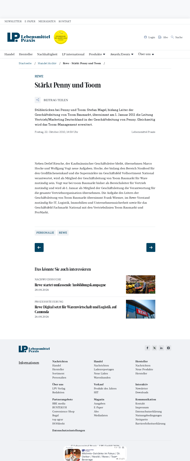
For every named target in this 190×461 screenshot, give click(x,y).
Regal (55, 415)
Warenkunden (102, 377)
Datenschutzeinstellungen (68, 430)
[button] (51, 100)
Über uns (144, 54)
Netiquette (141, 419)
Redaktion (58, 392)
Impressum (142, 407)
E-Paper (30, 21)
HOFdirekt (58, 423)
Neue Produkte (144, 369)
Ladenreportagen (104, 369)
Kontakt (65, 21)
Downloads (141, 392)
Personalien (59, 377)
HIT (96, 392)
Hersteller (26, 54)
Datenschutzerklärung (148, 411)
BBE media (58, 403)
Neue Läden (101, 373)
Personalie (45, 232)
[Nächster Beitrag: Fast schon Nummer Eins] (150, 247)
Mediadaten (47, 21)
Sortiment (58, 373)
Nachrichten (101, 365)
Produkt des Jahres (105, 388)
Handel (9, 54)
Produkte (95, 54)
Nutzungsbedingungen (148, 415)
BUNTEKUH (59, 407)
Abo (96, 411)
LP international (73, 54)
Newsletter (13, 21)
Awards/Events (120, 54)
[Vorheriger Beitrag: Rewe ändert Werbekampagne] (39, 247)
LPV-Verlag (58, 388)
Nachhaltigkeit (47, 54)
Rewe (63, 232)
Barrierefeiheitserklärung (150, 423)
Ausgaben (99, 403)
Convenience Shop (63, 411)
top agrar (57, 419)
